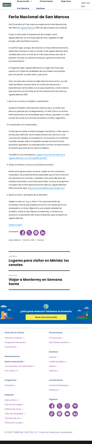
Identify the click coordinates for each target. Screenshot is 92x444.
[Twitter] (60, 405)
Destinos (40, 8)
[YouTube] (68, 412)
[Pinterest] (60, 412)
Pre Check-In (11, 370)
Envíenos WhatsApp (58, 385)
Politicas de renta (13, 409)
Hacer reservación (14, 361)
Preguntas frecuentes (15, 342)
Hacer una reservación (46, 317)
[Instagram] (68, 405)
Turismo (40, 240)
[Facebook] (52, 405)
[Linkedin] (75, 412)
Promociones (55, 337)
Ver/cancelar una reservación (19, 366)
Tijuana (52, 366)
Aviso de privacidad (14, 413)
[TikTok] (52, 412)
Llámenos (53, 390)
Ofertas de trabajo (13, 404)
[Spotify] (75, 405)
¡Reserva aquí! (15, 224)
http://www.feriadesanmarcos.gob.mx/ (46, 188)
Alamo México (15, 240)
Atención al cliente (13, 337)
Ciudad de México (57, 361)
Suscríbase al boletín (59, 342)
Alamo (29, 201)
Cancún (52, 357)
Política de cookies (13, 422)
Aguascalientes (27, 27)
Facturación (10, 347)
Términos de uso (12, 418)
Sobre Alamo (11, 400)
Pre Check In (23, 8)
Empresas (9, 385)
